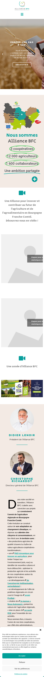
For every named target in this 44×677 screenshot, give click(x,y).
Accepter (22, 656)
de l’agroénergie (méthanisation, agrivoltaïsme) (20, 583)
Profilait (11, 598)
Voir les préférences (22, 669)
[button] (40, 630)
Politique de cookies (20, 674)
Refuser (22, 662)
